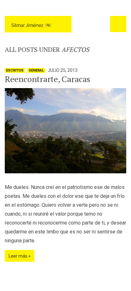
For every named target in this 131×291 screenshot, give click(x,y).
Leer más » (20, 256)
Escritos (15, 70)
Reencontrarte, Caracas (47, 78)
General (36, 70)
